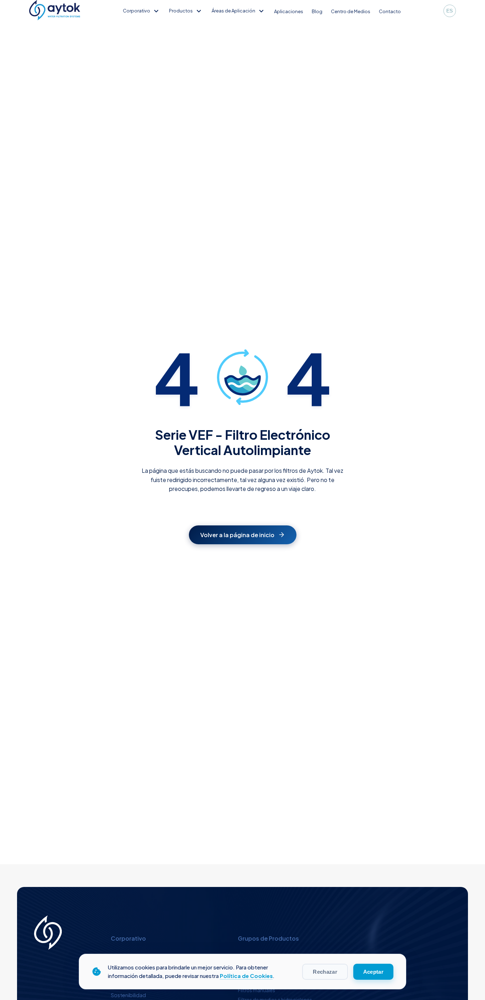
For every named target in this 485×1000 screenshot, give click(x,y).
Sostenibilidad (128, 995)
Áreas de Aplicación (239, 11)
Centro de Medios (350, 11)
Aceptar (373, 972)
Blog (317, 11)
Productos (186, 11)
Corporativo (141, 11)
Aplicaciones (288, 11)
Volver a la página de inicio (237, 535)
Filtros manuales (256, 990)
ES (449, 11)
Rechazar (325, 972)
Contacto (390, 11)
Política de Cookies (246, 975)
